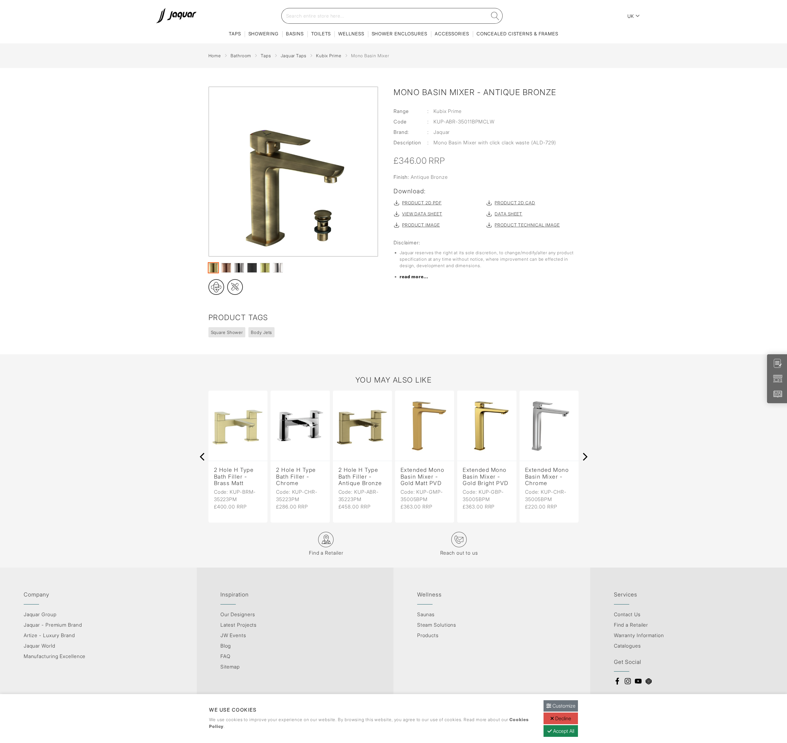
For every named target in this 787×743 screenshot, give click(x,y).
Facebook (617, 681)
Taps (235, 34)
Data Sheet (508, 213)
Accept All (563, 731)
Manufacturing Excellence (55, 656)
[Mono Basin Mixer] (293, 171)
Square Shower (227, 332)
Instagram (627, 681)
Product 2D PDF (422, 202)
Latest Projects (238, 625)
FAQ (225, 656)
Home (214, 55)
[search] (495, 16)
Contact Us (627, 614)
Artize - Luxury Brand (49, 635)
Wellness (351, 34)
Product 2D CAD (515, 202)
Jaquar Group (40, 614)
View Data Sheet (422, 213)
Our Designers (237, 614)
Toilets (321, 34)
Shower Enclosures (399, 34)
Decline (562, 718)
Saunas (426, 614)
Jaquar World (39, 646)
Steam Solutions (437, 625)
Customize (563, 706)
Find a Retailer (631, 625)
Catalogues (627, 646)
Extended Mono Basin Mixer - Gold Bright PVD (426, 477)
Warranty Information (639, 635)
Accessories (452, 34)
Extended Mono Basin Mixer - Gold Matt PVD (363, 477)
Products (428, 635)
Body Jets (261, 332)
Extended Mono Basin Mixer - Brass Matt (550, 477)
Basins (295, 34)
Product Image (421, 224)
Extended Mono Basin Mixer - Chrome (487, 477)
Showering (263, 34)
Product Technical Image (527, 224)
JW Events (233, 635)
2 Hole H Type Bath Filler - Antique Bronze (300, 477)
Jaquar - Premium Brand (53, 625)
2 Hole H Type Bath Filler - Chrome (237, 477)
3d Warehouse (648, 681)
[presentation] (202, 457)
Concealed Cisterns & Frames (517, 34)
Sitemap (230, 667)
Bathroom (241, 55)
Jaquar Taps (293, 55)
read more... (414, 276)
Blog (225, 646)
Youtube (638, 681)
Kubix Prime (329, 55)
